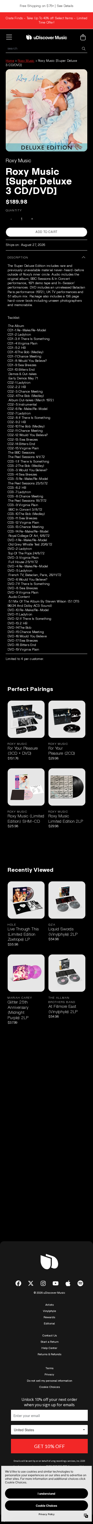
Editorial (49, 1323)
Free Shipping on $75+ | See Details (46, 6)
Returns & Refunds (49, 1354)
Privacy (49, 1374)
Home (10, 61)
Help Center (49, 1348)
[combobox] (46, 48)
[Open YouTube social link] (55, 1283)
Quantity (14, 210)
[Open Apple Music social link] (68, 1283)
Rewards (49, 1317)
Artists (49, 1304)
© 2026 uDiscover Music (49, 1292)
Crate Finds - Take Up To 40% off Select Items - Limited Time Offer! (46, 20)
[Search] (83, 48)
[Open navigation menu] (10, 37)
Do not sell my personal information (49, 1380)
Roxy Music (26, 61)
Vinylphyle (49, 1311)
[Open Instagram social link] (43, 1283)
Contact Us (49, 1335)
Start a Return (49, 1341)
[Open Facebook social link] (18, 1283)
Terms (49, 1368)
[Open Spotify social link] (80, 1283)
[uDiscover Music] (46, 37)
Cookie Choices (49, 1387)
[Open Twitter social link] (31, 1283)
